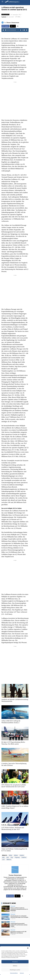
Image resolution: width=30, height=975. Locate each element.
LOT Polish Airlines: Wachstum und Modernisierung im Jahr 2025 (12, 828)
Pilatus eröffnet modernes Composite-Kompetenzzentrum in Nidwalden (19, 909)
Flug (12, 857)
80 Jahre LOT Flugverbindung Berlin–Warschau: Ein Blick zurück (13, 743)
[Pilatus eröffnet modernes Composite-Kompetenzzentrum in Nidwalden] (5, 909)
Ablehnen (15, 965)
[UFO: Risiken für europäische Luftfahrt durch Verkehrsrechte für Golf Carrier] (15, 776)
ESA (7, 857)
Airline (10, 855)
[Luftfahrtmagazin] (11, 1)
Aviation (22, 855)
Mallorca (9, 859)
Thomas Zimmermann (12, 22)
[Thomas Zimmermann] (2, 22)
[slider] (10, 30)
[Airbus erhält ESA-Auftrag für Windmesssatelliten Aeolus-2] (15, 712)
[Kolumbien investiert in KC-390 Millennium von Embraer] (5, 932)
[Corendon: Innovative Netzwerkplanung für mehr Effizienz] (15, 755)
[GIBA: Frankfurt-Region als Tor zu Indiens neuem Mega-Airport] (15, 797)
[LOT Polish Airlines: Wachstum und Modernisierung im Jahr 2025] (15, 819)
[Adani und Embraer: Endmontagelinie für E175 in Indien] (15, 840)
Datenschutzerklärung (14, 973)
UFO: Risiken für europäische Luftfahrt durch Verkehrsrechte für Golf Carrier (13, 786)
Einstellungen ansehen (15, 969)
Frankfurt (24, 857)
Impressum (22, 973)
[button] (28, 948)
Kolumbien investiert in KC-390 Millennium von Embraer (18, 932)
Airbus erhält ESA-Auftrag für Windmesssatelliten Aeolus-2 (10, 721)
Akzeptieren (15, 961)
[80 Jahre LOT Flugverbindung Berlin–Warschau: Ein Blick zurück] (15, 733)
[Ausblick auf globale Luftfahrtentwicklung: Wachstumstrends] (15, 691)
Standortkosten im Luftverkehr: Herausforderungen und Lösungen (19, 916)
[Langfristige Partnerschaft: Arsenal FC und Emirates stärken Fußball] (5, 924)
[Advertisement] (15, 98)
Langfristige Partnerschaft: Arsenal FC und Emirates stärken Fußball (18, 925)
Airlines (16, 855)
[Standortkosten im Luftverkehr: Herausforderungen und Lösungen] (5, 917)
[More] (17, 26)
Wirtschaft (5, 14)
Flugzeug (17, 857)
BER (3, 857)
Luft (3, 859)
